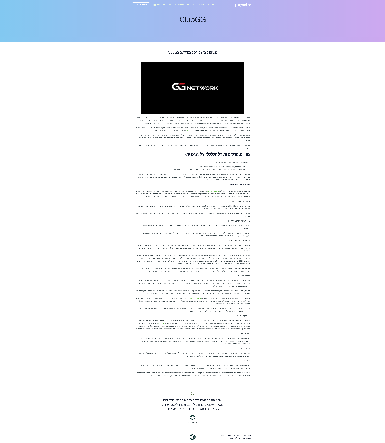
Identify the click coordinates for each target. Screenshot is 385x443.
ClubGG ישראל (213, 191)
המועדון (239, 435)
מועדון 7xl (201, 5)
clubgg (248, 438)
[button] (176, 4)
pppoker (156, 5)
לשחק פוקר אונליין (195, 298)
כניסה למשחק (167, 5)
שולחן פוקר (190, 5)
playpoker (243, 4)
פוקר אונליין (211, 5)
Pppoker (161, 323)
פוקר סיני (242, 438)
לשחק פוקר (233, 438)
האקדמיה (180, 5)
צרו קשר (223, 435)
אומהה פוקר (190, 130)
